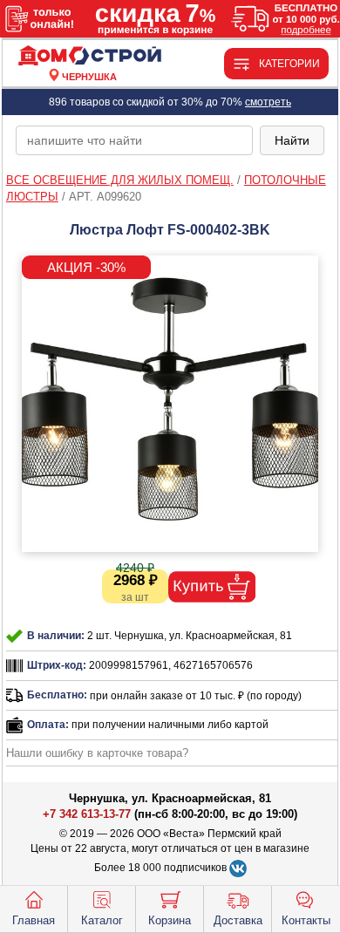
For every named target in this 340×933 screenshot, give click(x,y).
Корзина (169, 920)
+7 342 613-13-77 (87, 814)
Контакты (306, 920)
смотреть (268, 102)
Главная (33, 920)
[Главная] (89, 56)
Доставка (238, 920)
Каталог (102, 920)
